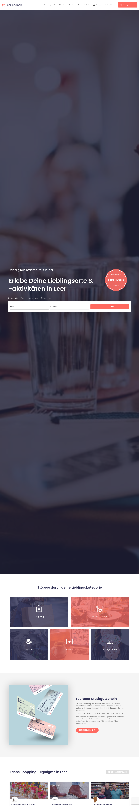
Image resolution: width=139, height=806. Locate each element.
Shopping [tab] (15, 298)
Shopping (47, 5)
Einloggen (99, 5)
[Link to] (39, 612)
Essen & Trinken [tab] (31, 298)
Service (72, 5)
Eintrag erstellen (129, 5)
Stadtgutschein (84, 5)
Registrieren (112, 5)
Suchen (111, 307)
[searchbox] (69, 307)
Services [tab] (47, 298)
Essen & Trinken (60, 5)
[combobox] (69, 307)
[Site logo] (12, 5)
